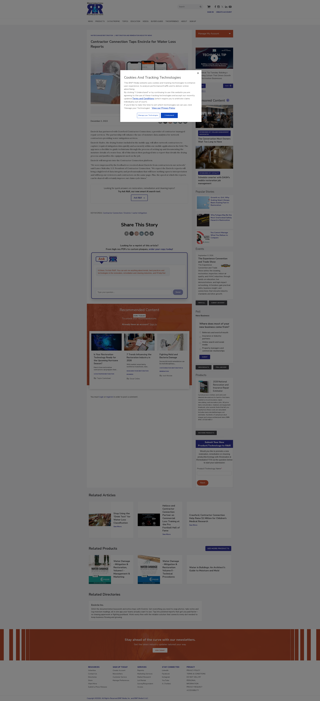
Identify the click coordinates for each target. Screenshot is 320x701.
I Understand (169, 115)
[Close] (198, 73)
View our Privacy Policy (163, 108)
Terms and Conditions (143, 98)
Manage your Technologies (148, 115)
